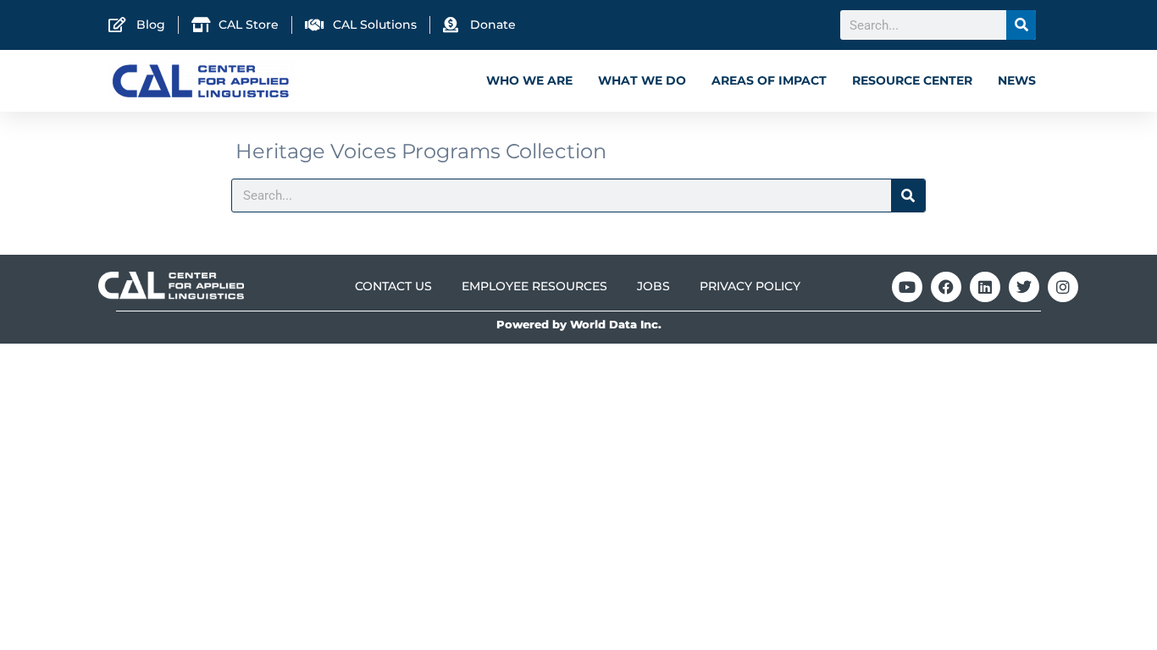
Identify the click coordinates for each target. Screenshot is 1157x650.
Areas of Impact (769, 80)
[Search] (1021, 25)
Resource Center (912, 80)
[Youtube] (907, 287)
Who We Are (529, 80)
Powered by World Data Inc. (579, 324)
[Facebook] (946, 287)
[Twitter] (1024, 287)
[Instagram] (1063, 287)
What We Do (642, 80)
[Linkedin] (985, 287)
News (1017, 80)
